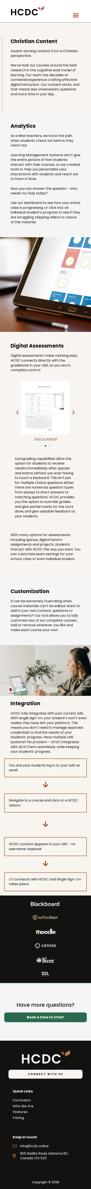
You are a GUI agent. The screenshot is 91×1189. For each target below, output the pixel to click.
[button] (75, 15)
